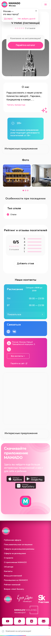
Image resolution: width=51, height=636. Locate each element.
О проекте (8, 558)
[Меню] (46, 4)
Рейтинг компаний (12, 585)
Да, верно (8, 18)
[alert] (25, 631)
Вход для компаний (13, 576)
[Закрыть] (36, 11)
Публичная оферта (12, 540)
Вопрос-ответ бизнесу (14, 589)
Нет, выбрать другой (26, 18)
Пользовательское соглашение (18, 544)
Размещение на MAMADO (16, 580)
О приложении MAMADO (15, 562)
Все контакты (17, 356)
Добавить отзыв (25, 263)
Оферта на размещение (15, 553)
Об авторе (8, 567)
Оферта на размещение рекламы (19, 549)
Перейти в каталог (25, 45)
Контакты (8, 571)
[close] (49, 628)
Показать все (14, 314)
